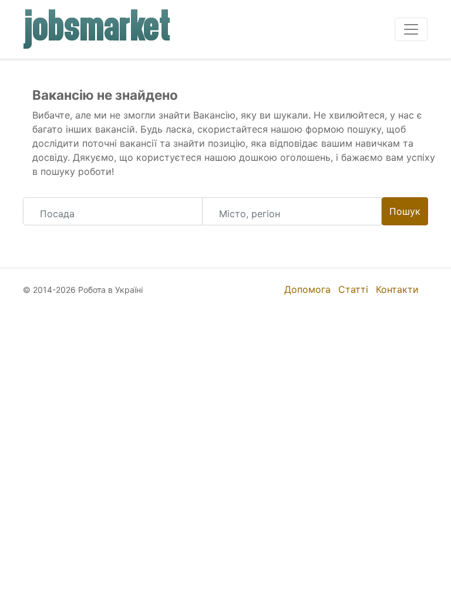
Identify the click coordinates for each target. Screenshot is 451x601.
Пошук (404, 211)
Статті (353, 289)
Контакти (397, 289)
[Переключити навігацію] (411, 29)
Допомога (307, 289)
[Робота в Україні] (97, 29)
